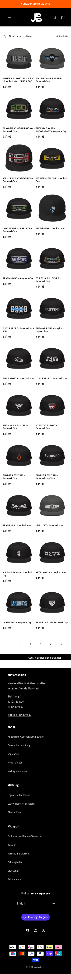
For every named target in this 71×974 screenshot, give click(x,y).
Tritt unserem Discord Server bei (25, 836)
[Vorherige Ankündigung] (7, 4)
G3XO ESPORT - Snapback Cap (51, 378)
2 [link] (30, 644)
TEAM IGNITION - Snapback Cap (52, 622)
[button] (9, 17)
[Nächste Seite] (61, 644)
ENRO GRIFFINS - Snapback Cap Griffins (50, 330)
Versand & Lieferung (18, 853)
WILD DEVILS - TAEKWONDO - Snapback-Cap (18, 180)
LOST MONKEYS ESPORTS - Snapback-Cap (17, 230)
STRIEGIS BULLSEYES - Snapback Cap (48, 280)
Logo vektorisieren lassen (21, 803)
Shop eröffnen (15, 812)
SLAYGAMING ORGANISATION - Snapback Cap (19, 130)
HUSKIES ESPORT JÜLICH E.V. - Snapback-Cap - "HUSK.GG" (18, 80)
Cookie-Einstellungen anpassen (45, 657)
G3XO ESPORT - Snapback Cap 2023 (18, 330)
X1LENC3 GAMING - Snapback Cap (18, 574)
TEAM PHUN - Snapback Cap (17, 525)
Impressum (13, 754)
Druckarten (13, 870)
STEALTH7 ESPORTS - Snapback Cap (47, 427)
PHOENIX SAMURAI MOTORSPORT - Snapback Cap (51, 130)
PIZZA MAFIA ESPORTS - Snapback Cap (15, 427)
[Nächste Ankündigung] (64, 4)
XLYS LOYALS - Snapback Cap (51, 572)
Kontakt (12, 845)
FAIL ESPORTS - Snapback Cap (18, 378)
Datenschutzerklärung (19, 745)
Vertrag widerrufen (17, 771)
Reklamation (14, 879)
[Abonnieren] (54, 903)
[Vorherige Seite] (10, 644)
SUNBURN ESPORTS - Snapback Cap (14, 477)
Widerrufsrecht (15, 762)
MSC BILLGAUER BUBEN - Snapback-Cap (49, 80)
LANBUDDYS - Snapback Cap (17, 622)
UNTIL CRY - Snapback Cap (49, 525)
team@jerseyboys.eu (19, 715)
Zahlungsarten (15, 862)
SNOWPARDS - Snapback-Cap (50, 228)
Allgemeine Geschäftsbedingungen (26, 736)
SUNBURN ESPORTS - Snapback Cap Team (47, 477)
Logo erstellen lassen (19, 795)
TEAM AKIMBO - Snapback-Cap (18, 278)
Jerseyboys (39, 967)
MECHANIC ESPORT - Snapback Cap (52, 180)
